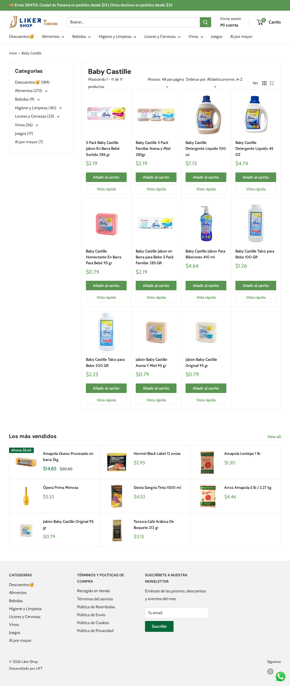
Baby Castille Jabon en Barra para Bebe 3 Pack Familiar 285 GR (155, 257)
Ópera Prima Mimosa (60, 487)
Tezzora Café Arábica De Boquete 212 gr (154, 524)
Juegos (216, 36)
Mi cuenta (229, 25)
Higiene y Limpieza (115, 36)
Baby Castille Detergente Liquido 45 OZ (254, 148)
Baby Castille (31, 53)
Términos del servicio (95, 598)
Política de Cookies (93, 622)
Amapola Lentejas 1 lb (242, 453)
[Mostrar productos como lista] (272, 83)
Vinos (193, 36)
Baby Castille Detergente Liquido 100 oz (206, 148)
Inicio (13, 53)
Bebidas (79, 36)
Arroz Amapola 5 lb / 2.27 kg (247, 487)
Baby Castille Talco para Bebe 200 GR (105, 362)
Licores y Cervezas (160, 36)
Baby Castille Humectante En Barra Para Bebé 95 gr (103, 257)
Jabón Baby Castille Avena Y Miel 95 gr (151, 362)
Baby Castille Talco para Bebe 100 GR (254, 254)
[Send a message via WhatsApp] (280, 676)
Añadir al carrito (106, 177)
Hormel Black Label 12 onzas (157, 453)
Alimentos (50, 36)
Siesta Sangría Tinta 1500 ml (157, 487)
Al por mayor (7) (29, 141)
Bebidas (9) (25, 99)
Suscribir (159, 626)
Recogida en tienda (93, 590)
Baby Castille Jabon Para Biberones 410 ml (205, 254)
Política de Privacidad (95, 630)
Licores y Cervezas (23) (35, 116)
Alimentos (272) (29, 90)
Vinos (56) (24, 124)
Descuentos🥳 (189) (32, 82)
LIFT (39, 668)
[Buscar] (205, 22)
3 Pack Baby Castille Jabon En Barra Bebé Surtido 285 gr (103, 148)
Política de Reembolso (96, 606)
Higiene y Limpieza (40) (36, 107)
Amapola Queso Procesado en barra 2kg (68, 456)
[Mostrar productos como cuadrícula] (264, 83)
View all (274, 436)
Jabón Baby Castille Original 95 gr (201, 362)
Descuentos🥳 (21, 36)
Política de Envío (91, 614)
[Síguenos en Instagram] (270, 671)
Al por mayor (241, 36)
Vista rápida (106, 189)
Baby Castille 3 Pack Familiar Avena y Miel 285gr (153, 148)
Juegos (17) (24, 133)
